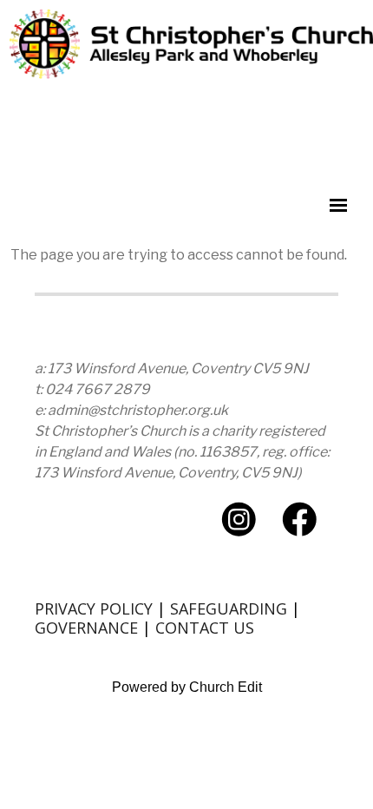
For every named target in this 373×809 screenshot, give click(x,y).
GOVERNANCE (86, 627)
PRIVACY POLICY (94, 608)
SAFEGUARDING (228, 608)
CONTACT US (204, 627)
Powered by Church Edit (187, 687)
